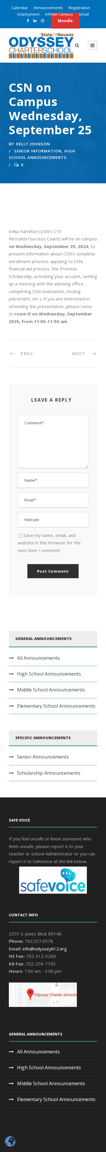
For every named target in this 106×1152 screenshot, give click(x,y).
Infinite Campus (59, 14)
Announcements (48, 7)
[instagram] (42, 20)
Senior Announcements (43, 757)
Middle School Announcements (51, 689)
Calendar (19, 7)
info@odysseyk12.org (45, 949)
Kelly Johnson (33, 144)
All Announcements (38, 658)
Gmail (84, 14)
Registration (79, 7)
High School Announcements (49, 674)
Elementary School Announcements (56, 706)
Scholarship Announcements (48, 773)
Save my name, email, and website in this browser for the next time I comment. (49, 542)
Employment (28, 14)
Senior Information (38, 151)
